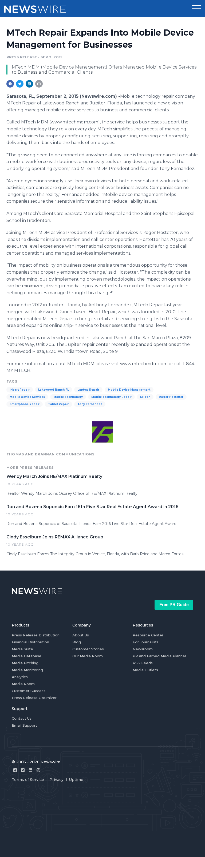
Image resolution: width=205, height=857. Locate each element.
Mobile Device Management (129, 389)
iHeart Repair (20, 389)
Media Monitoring (27, 670)
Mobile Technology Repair (111, 397)
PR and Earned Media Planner (159, 656)
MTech (145, 397)
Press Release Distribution (36, 635)
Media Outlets (145, 670)
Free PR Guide (174, 604)
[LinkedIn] (30, 770)
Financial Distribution (30, 642)
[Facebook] (15, 770)
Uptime (76, 779)
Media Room (23, 684)
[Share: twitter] (19, 83)
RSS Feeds (143, 663)
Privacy (56, 779)
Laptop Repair (88, 389)
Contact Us (21, 718)
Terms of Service (28, 779)
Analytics (20, 677)
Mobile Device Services (27, 397)
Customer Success (28, 691)
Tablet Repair (58, 404)
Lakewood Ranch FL (53, 389)
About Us (80, 635)
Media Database (26, 656)
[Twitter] (23, 770)
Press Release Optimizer (34, 698)
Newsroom (143, 649)
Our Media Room (87, 656)
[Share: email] (39, 83)
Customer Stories (88, 649)
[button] (196, 8)
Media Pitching (25, 663)
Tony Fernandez (89, 404)
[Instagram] (38, 770)
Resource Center (148, 635)
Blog (76, 642)
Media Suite (22, 649)
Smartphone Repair (25, 404)
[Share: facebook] (10, 83)
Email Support (24, 725)
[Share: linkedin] (29, 83)
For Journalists (146, 642)
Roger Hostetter (171, 397)
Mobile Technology (68, 397)
